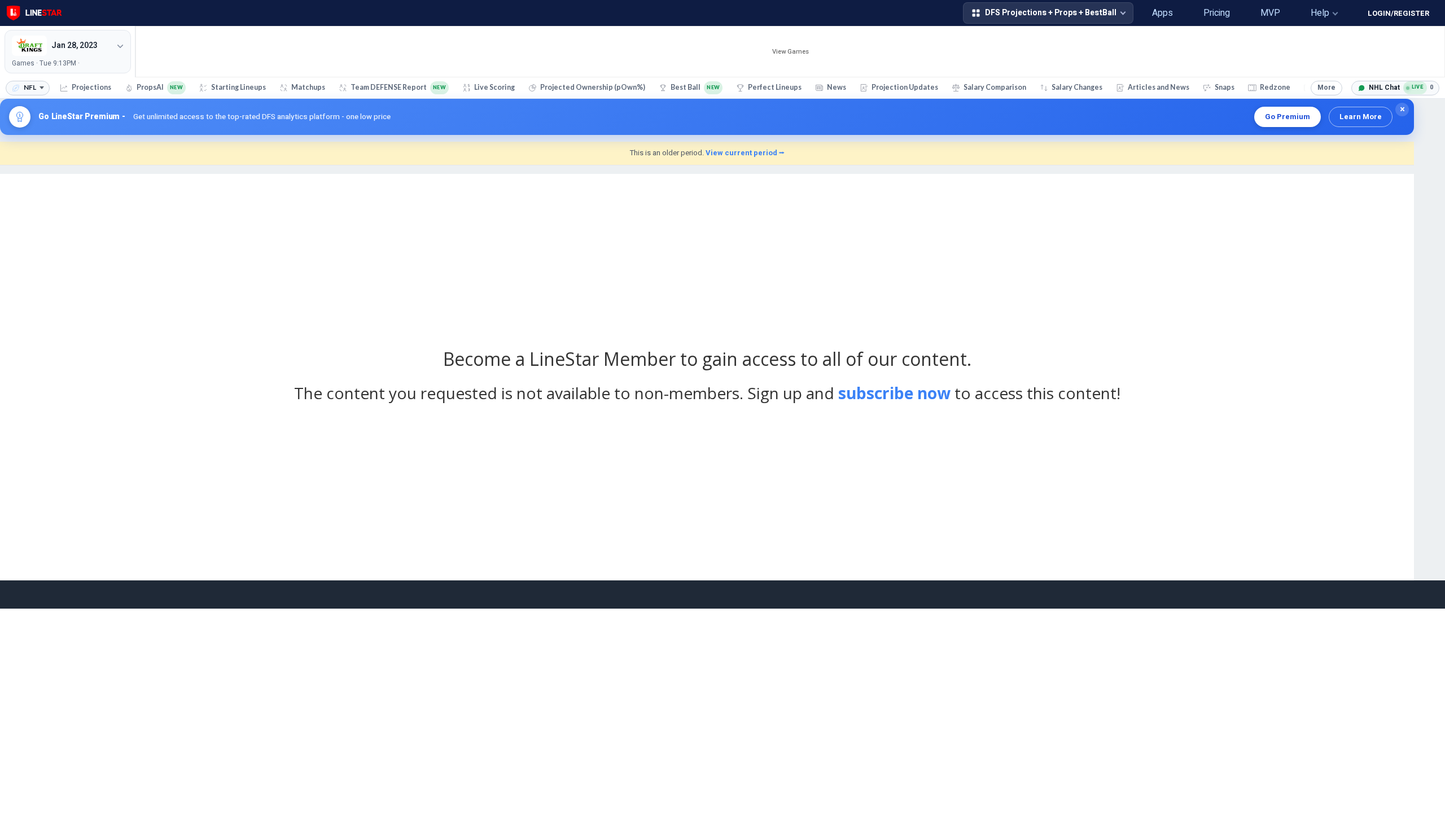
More (1326, 87)
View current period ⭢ (745, 152)
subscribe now (894, 393)
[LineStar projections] (34, 13)
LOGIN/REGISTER (1398, 13)
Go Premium (1287, 116)
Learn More (1360, 116)
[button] (1121, 13)
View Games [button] (790, 51)
